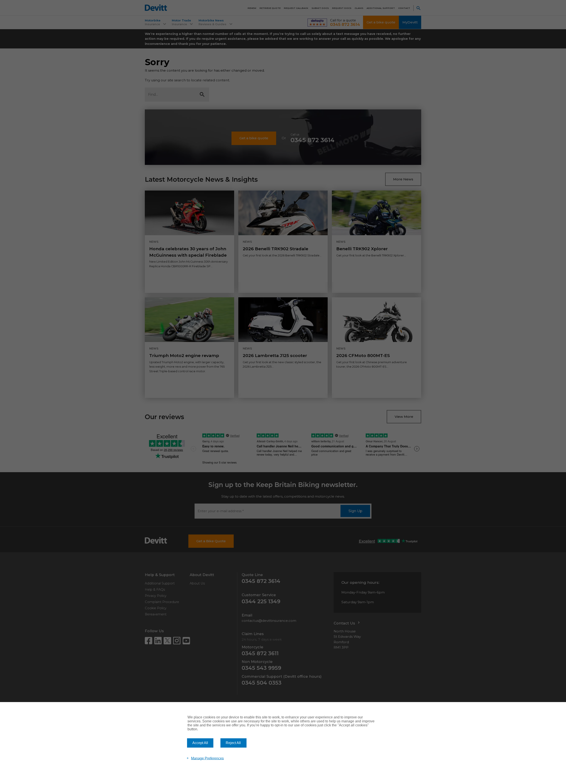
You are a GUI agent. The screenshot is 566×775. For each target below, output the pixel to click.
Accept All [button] (200, 743)
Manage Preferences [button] (207, 758)
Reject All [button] (233, 743)
